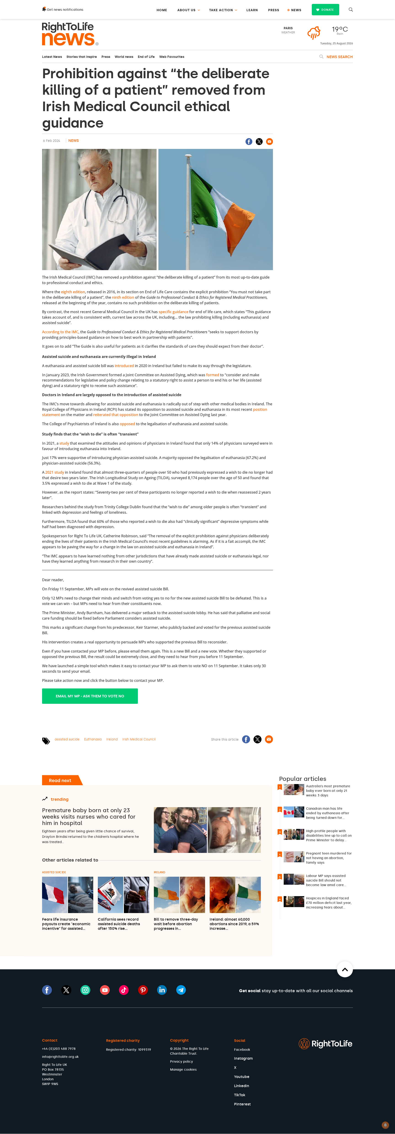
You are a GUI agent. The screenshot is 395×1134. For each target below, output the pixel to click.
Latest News (52, 57)
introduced (124, 365)
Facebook (242, 1050)
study (64, 443)
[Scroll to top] (345, 969)
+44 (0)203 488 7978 (59, 1049)
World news (124, 57)
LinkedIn (241, 1086)
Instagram (243, 1058)
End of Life (146, 57)
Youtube (241, 1077)
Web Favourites (171, 57)
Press (105, 57)
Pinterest (242, 1104)
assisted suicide (67, 739)
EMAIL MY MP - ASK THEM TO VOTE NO (90, 696)
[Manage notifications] (385, 1125)
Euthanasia (93, 739)
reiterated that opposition (115, 414)
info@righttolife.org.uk (60, 1057)
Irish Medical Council (139, 739)
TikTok (239, 1095)
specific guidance (173, 311)
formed (212, 374)
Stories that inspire (82, 57)
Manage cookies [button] (183, 1070)
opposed (127, 423)
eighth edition (73, 291)
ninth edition (123, 297)
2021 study (54, 472)
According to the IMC (60, 331)
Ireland (112, 739)
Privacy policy (181, 1062)
